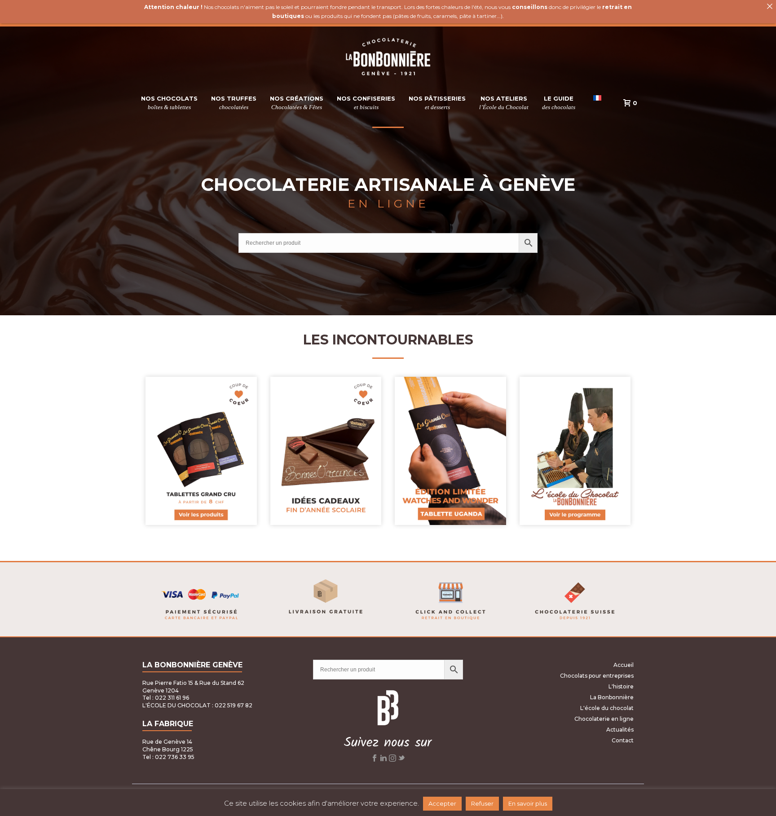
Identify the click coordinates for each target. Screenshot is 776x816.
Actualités (620, 729)
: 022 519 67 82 (232, 705)
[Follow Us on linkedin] (383, 759)
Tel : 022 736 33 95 (168, 757)
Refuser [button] (482, 803)
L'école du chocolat (607, 708)
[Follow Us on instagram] (392, 759)
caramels (445, 16)
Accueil (623, 665)
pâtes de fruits (413, 16)
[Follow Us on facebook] (374, 759)
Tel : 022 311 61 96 (165, 697)
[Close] (769, 6)
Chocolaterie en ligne (604, 718)
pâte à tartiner (478, 16)
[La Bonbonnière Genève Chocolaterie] (388, 56)
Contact (623, 740)
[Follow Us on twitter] (401, 759)
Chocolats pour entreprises (597, 675)
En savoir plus (527, 803)
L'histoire (621, 686)
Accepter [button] (442, 803)
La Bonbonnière (612, 697)
